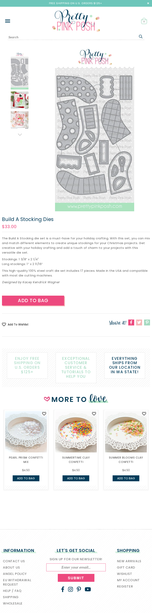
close (148, 3)
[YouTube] (88, 589)
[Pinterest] (79, 589)
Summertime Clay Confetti (76, 460)
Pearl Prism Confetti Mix (26, 460)
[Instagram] (70, 589)
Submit (76, 577)
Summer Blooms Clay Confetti (126, 460)
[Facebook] (62, 589)
